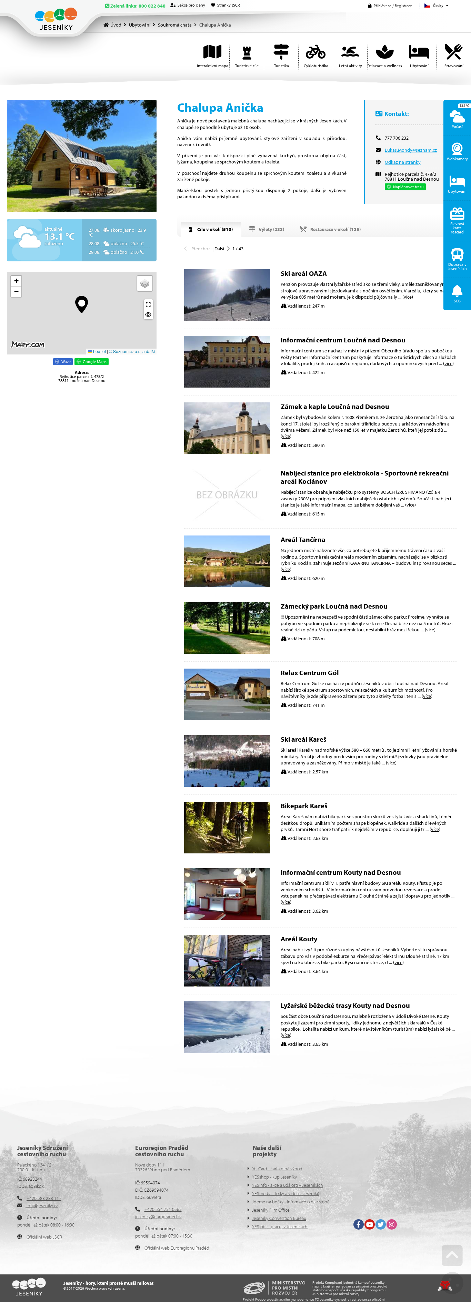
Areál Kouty (299, 938)
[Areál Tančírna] (227, 585)
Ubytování (139, 24)
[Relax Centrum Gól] (227, 718)
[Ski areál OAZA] (227, 319)
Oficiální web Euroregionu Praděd (176, 1248)
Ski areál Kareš (304, 739)
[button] (390, 5)
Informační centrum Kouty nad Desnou (341, 872)
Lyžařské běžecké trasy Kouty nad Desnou (345, 1005)
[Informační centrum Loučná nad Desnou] (227, 386)
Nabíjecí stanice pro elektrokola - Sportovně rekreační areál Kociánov (365, 477)
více (408, 297)
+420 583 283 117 (44, 1198)
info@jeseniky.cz (42, 1205)
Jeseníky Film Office (271, 1210)
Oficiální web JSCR (44, 1237)
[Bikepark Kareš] (227, 852)
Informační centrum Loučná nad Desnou (343, 339)
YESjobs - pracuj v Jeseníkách (280, 1226)
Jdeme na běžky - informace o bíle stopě (291, 1202)
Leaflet (99, 351)
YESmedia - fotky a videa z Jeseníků (285, 1193)
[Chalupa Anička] (82, 156)
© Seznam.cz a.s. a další (132, 351)
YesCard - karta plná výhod (277, 1168)
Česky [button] (438, 5)
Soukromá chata (175, 24)
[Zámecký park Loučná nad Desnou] (227, 652)
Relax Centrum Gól (310, 672)
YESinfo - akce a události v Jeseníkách (287, 1185)
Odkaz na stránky (403, 162)
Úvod (56, 19)
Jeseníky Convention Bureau (279, 1218)
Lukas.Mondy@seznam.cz (411, 150)
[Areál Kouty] (227, 985)
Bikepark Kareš (304, 805)
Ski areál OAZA (304, 273)
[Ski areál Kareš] (227, 785)
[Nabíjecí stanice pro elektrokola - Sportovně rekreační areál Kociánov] (227, 519)
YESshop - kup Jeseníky (274, 1177)
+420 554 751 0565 (163, 1209)
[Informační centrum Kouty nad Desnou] (227, 918)
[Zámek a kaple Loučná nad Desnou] (227, 452)
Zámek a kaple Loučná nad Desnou (335, 406)
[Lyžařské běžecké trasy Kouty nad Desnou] (227, 1051)
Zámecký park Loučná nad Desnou (334, 606)
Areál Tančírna (303, 539)
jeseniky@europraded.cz (158, 1216)
